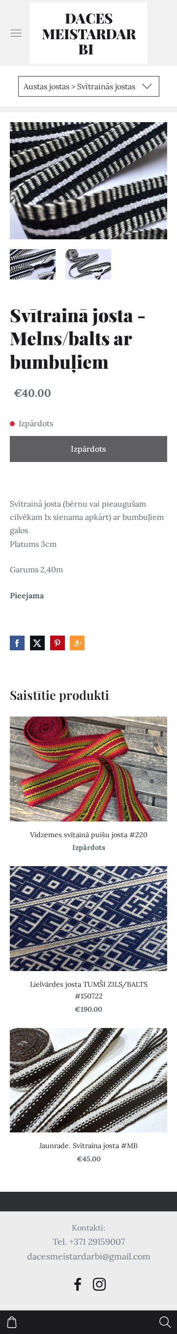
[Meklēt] (165, 1322)
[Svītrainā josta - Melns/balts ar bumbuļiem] (33, 264)
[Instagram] (99, 1284)
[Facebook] (78, 1284)
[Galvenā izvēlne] (16, 33)
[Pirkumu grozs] (12, 1322)
